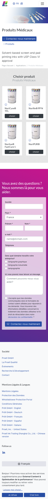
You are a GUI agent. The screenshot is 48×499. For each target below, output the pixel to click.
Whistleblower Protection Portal (17, 399)
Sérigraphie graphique (17, 262)
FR (17, 3)
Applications (21, 66)
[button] (6, 104)
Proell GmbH (8, 358)
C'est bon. (34, 495)
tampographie (14, 268)
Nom (27, 224)
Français (25, 463)
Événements (7, 366)
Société (8, 202)
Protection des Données (13, 395)
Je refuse (12, 495)
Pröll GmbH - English (11, 408)
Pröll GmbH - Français (12, 416)
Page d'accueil (7, 66)
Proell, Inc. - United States (14, 429)
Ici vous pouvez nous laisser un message (22, 274)
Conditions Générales (12, 404)
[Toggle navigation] (42, 3)
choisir (12, 116)
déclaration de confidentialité (20, 317)
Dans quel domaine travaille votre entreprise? (19, 257)
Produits (9, 44)
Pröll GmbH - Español (12, 421)
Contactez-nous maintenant (20, 38)
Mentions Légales (10, 391)
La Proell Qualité (9, 362)
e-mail (8, 234)
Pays (8, 213)
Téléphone (9, 245)
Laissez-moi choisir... (12, 490)
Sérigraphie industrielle (17, 265)
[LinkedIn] (4, 452)
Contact (5, 375)
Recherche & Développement (15, 371)
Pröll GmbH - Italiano (11, 425)
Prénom (9, 224)
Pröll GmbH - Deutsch (12, 412)
